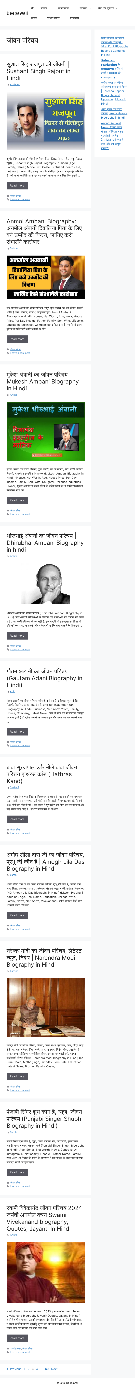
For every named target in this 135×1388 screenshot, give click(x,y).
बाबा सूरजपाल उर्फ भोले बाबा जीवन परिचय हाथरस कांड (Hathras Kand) (42, 774)
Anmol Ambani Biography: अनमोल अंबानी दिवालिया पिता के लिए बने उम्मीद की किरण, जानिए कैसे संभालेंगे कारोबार (44, 231)
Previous (14, 1369)
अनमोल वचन (15, 1348)
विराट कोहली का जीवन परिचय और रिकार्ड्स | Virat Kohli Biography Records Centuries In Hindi (114, 46)
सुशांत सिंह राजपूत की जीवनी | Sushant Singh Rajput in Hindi (38, 71)
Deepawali (17, 13)
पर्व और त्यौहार (53, 18)
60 (47, 1369)
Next (56, 1369)
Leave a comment (20, 199)
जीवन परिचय (15, 196)
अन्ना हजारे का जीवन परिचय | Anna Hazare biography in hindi (114, 113)
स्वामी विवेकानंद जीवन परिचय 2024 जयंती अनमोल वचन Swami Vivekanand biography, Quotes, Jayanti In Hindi (44, 1218)
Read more (17, 185)
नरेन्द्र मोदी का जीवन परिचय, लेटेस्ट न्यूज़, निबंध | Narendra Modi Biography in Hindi (44, 957)
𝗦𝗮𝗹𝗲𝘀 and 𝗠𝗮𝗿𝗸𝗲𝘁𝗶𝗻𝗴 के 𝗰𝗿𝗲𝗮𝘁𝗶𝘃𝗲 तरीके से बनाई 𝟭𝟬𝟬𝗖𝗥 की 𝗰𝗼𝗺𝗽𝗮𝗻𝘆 (112, 69)
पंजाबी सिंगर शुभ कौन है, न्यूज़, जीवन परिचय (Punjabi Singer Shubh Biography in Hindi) (44, 1118)
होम (32, 8)
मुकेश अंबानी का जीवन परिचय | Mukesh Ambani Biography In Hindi (43, 381)
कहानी (34, 18)
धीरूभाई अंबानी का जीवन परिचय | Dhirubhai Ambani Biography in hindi (45, 542)
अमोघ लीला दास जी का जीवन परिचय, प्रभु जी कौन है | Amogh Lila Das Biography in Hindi (45, 861)
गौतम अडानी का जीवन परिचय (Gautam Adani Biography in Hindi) (44, 678)
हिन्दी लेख (74, 18)
